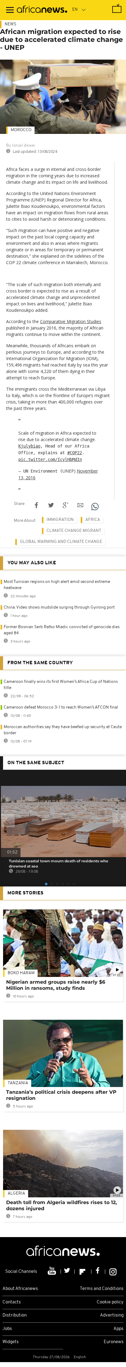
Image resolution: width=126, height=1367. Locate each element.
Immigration (60, 520)
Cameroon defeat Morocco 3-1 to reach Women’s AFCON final (61, 707)
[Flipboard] (83, 1271)
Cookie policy (110, 1302)
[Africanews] (42, 10)
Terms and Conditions (102, 1289)
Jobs (7, 1329)
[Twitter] (68, 1271)
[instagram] (113, 1271)
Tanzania (18, 1083)
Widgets (10, 1342)
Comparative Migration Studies (70, 321)
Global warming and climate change (61, 542)
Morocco (21, 130)
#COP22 (74, 452)
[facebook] (98, 1271)
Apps (118, 1329)
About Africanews (20, 1289)
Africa (92, 520)
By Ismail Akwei (20, 145)
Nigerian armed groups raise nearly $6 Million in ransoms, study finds (55, 985)
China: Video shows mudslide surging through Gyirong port (59, 607)
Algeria (16, 1193)
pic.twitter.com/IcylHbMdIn (50, 459)
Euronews (114, 1342)
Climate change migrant (73, 531)
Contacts (11, 1302)
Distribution (14, 1315)
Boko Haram (21, 973)
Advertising (112, 1315)
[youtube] (52, 1271)
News (10, 24)
